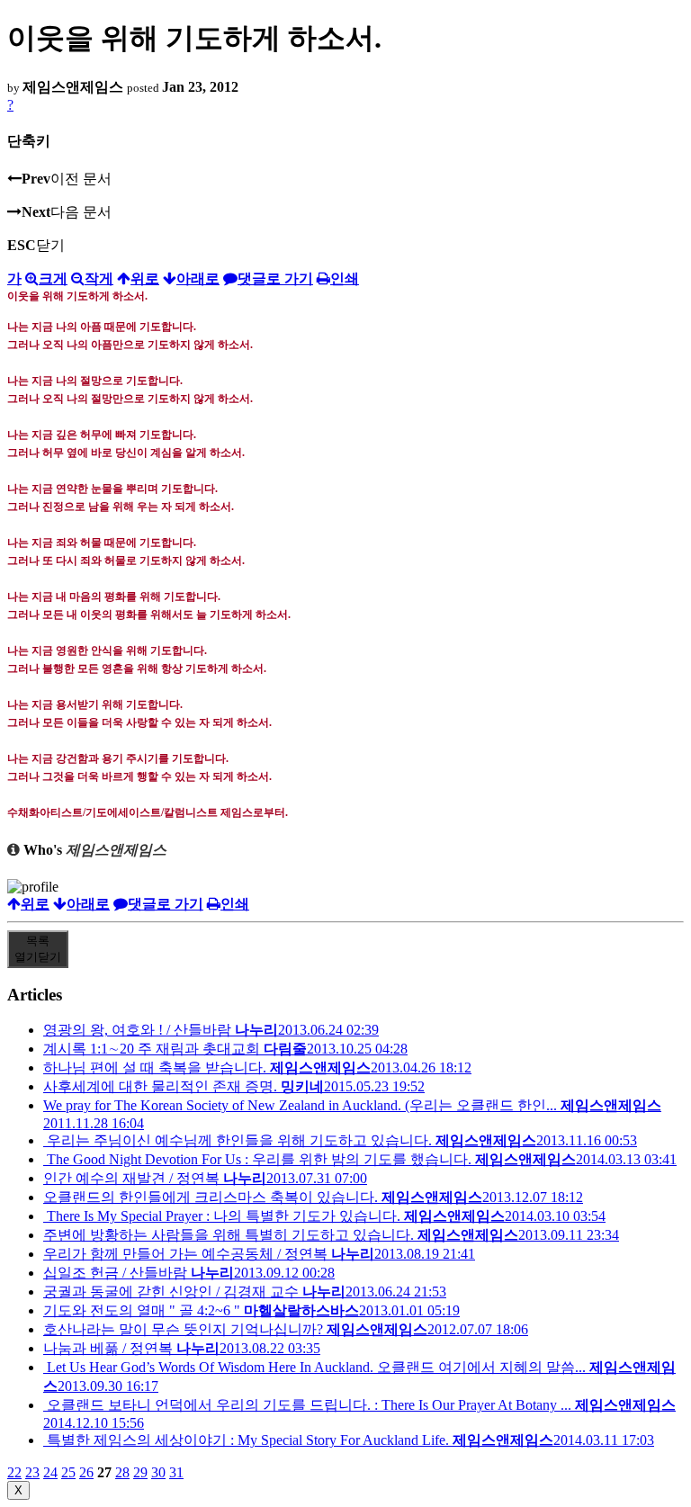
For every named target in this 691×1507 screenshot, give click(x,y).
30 (158, 1472)
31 (176, 1472)
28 (122, 1472)
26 (86, 1472)
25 (68, 1472)
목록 (37, 949)
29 (140, 1472)
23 (32, 1472)
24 (50, 1472)
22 (14, 1472)
